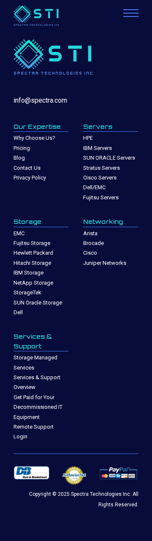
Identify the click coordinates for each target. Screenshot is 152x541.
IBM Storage (28, 272)
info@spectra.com (40, 100)
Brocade (93, 243)
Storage (27, 221)
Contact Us (27, 168)
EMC (19, 233)
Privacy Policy (30, 177)
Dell (18, 312)
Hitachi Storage (32, 263)
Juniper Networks (104, 263)
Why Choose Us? (34, 138)
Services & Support (33, 341)
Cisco (90, 253)
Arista (90, 233)
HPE (88, 138)
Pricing (22, 148)
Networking (103, 221)
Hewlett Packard (33, 253)
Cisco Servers (100, 177)
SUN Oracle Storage (38, 302)
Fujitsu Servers (101, 197)
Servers (97, 126)
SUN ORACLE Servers (109, 158)
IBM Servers (97, 148)
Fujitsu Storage (32, 243)
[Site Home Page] (45, 16)
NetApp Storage (33, 283)
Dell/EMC (94, 187)
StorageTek (27, 292)
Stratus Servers (101, 168)
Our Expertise (37, 126)
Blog (19, 158)
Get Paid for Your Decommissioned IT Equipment (38, 407)
